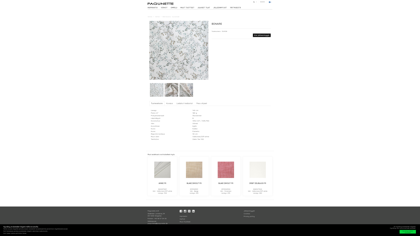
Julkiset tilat (204, 8)
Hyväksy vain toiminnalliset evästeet (403, 228)
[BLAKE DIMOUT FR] (194, 169)
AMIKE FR (162, 183)
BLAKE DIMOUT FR (194, 183)
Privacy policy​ (249, 216)
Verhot (164, 8)
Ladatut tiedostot (185, 103)
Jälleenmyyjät (220, 8)
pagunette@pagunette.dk (158, 223)
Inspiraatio (153, 8)
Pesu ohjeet (202, 103)
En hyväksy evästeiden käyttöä (405, 226)
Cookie (246, 213)
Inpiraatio (183, 216)
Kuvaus (169, 103)
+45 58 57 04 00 (160, 218)
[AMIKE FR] (162, 169)
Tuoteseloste (157, 103)
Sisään (262, 2)
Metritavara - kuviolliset (171, 16)
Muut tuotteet (187, 8)
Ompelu (174, 8)
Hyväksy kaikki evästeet (407, 231)
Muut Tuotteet (185, 222)
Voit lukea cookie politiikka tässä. (15, 233)
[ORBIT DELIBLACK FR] (257, 169)
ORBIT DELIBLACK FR (257, 183)
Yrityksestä (235, 8)
